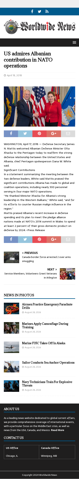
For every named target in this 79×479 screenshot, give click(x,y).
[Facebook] (32, 11)
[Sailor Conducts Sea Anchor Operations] (11, 366)
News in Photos (19, 295)
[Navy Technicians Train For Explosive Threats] (11, 386)
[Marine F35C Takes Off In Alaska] (11, 347)
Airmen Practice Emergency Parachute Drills (47, 306)
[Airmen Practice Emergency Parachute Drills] (11, 308)
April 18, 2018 (14, 75)
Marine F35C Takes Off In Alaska (43, 343)
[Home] (47, 11)
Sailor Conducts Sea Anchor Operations (48, 362)
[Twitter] (39, 11)
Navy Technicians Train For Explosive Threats (47, 383)
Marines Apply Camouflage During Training (45, 325)
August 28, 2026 (33, 312)
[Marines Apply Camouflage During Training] (11, 328)
